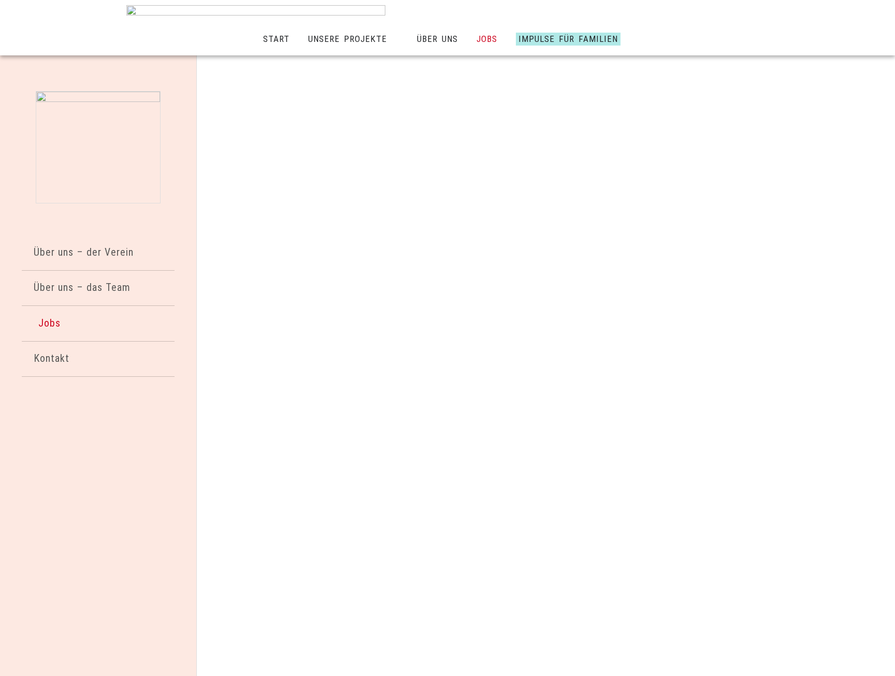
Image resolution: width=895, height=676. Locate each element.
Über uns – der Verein (84, 252)
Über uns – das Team (82, 287)
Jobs (49, 323)
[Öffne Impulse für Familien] (627, 39)
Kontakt (51, 358)
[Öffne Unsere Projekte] (393, 39)
